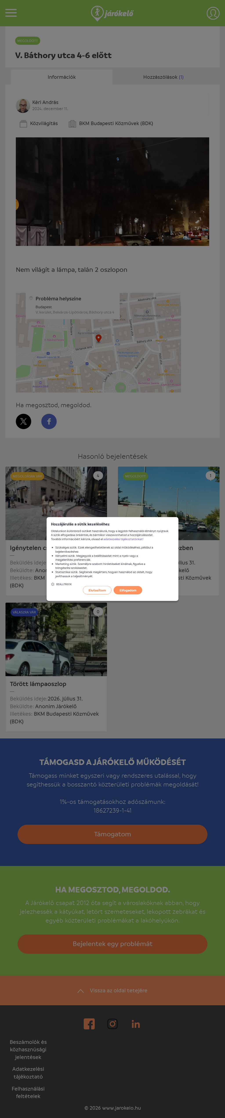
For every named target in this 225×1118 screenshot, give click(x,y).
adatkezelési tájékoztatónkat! (123, 539)
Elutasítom (97, 590)
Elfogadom (128, 590)
